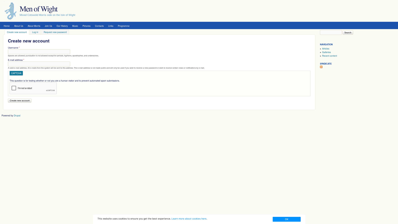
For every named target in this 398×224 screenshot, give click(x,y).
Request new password (55, 32)
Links (110, 25)
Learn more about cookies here (188, 218)
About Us (18, 25)
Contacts (99, 25)
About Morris (34, 25)
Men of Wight (38, 8)
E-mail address (16, 59)
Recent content (329, 55)
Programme (124, 25)
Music (75, 25)
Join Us (48, 25)
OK (286, 219)
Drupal (17, 115)
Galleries (326, 52)
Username (14, 47)
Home (7, 25)
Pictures (86, 25)
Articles (325, 48)
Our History (62, 25)
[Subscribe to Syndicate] (321, 67)
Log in (35, 32)
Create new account (18, 32)
